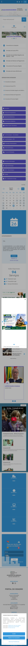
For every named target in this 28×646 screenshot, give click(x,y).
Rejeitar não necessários (14, 637)
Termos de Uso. (11, 627)
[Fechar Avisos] (25, 299)
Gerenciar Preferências (14, 641)
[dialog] (14, 323)
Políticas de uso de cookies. (14, 625)
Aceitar (14, 633)
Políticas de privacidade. (13, 626)
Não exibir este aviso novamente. (11, 346)
